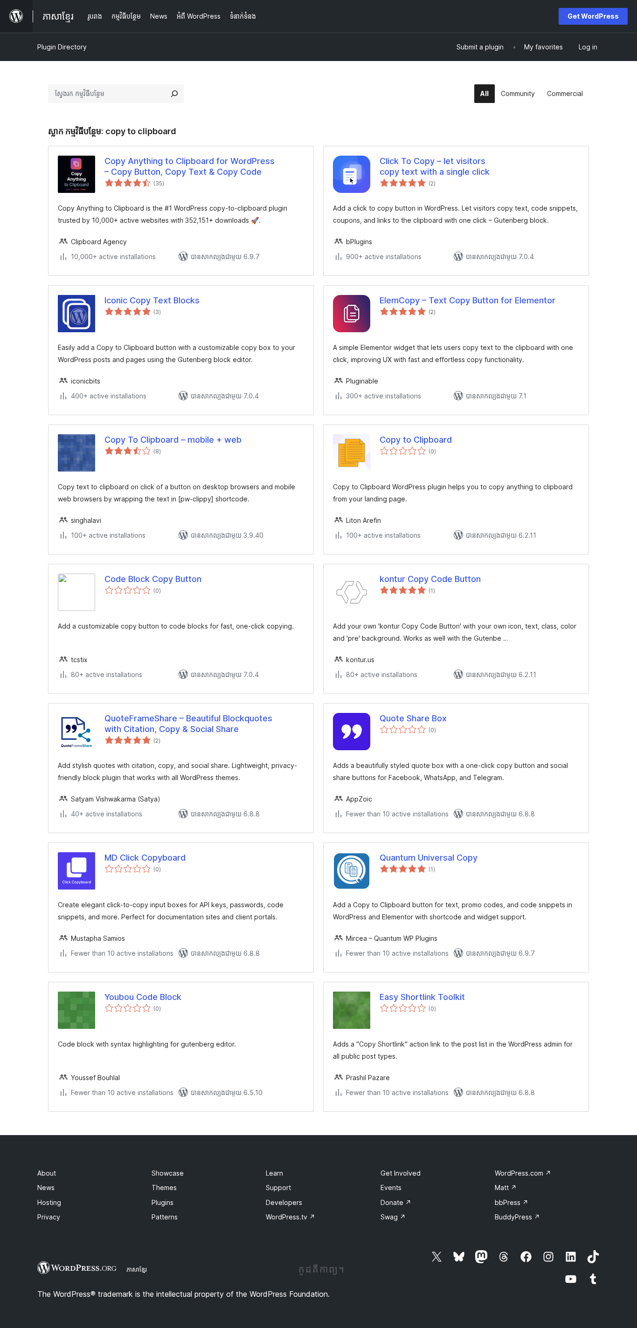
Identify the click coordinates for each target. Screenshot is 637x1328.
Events (391, 1187)
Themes (164, 1187)
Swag (393, 1217)
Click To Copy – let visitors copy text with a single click (435, 166)
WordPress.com (523, 1173)
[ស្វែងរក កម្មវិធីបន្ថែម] (174, 93)
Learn (274, 1173)
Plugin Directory (62, 47)
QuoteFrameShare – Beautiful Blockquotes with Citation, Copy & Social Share (188, 723)
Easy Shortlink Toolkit (422, 997)
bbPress (511, 1202)
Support (278, 1187)
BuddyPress (517, 1217)
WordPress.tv (290, 1217)
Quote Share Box (413, 718)
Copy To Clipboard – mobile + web (173, 440)
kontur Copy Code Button (430, 579)
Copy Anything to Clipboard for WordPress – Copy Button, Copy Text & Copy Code (189, 166)
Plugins (162, 1202)
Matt (506, 1187)
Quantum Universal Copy (429, 858)
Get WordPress (593, 16)
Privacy (48, 1217)
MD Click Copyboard (145, 858)
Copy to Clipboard (416, 440)
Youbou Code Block (142, 997)
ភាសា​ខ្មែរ (136, 1269)
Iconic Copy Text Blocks (152, 300)
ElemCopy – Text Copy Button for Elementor (467, 300)
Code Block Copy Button (152, 579)
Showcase (168, 1173)
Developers (284, 1202)
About (46, 1173)
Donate (396, 1202)
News (46, 1187)
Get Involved (401, 1173)
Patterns (165, 1217)
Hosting (49, 1202)
